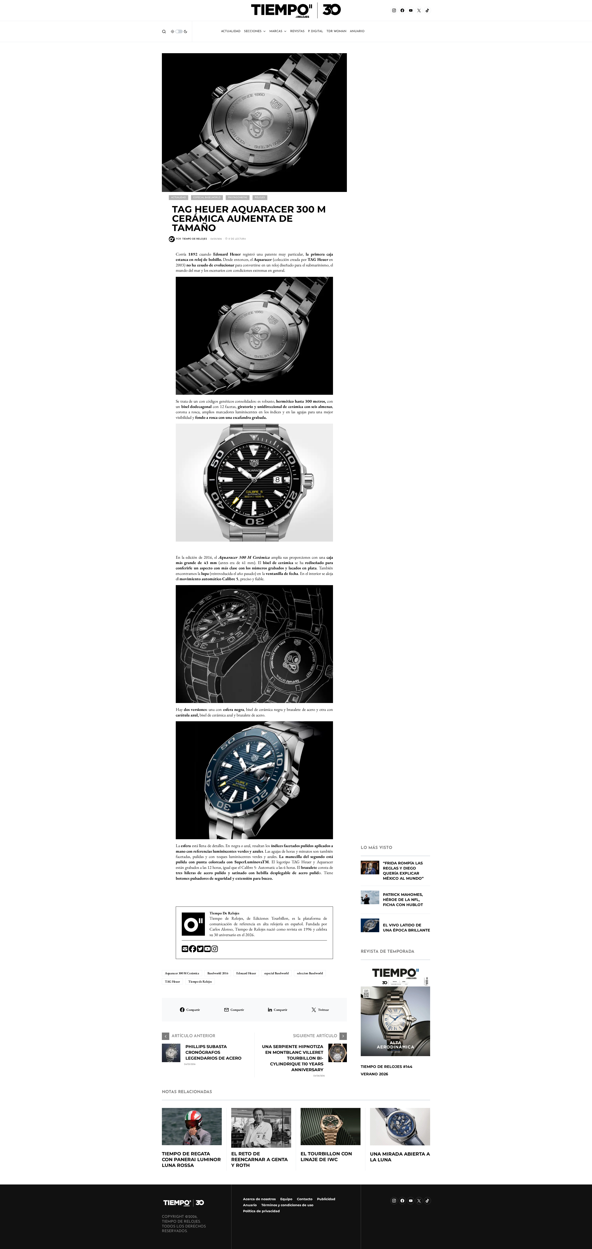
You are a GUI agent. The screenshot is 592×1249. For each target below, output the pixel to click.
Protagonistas (237, 197)
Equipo (286, 1199)
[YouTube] (410, 10)
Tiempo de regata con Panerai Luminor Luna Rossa (191, 1159)
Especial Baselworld (206, 197)
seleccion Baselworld (310, 973)
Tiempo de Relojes (200, 981)
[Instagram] (394, 10)
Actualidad (230, 31)
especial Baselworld (276, 973)
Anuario (250, 1205)
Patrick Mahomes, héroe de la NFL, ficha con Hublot (403, 899)
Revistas (297, 31)
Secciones (253, 31)
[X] (419, 10)
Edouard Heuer (246, 973)
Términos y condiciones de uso (287, 1205)
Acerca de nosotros (259, 1199)
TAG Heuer (172, 981)
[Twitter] (200, 950)
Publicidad (326, 1199)
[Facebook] (402, 10)
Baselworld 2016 (217, 973)
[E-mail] (185, 950)
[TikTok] (427, 10)
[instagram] (214, 950)
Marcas (275, 31)
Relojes (260, 197)
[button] (164, 31)
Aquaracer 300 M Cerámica (182, 973)
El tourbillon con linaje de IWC (326, 1156)
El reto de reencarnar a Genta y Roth (259, 1159)
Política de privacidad (261, 1211)
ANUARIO (357, 31)
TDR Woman (336, 31)
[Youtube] (207, 950)
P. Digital (315, 31)
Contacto (304, 1199)
